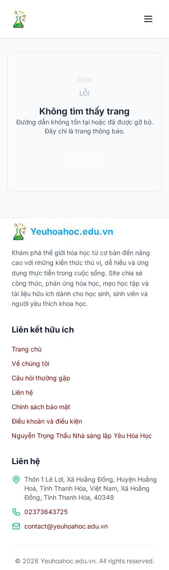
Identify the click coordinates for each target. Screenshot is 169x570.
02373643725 (46, 511)
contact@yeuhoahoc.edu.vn (66, 526)
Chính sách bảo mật (41, 406)
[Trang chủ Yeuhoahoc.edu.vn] (19, 19)
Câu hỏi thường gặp (41, 378)
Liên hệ (22, 392)
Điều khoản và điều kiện (47, 421)
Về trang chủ (84, 160)
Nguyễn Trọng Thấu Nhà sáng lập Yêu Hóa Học (82, 435)
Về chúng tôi (30, 363)
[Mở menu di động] (148, 19)
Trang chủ (26, 349)
